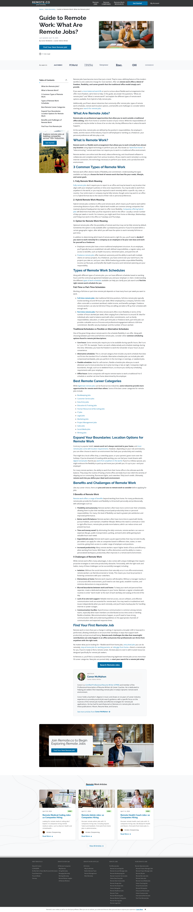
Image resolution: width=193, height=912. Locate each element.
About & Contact (36, 866)
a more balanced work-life (92, 91)
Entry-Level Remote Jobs (142, 891)
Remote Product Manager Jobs (144, 868)
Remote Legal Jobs (115, 903)
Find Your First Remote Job (51, 126)
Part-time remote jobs (86, 312)
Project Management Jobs (87, 422)
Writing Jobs (81, 433)
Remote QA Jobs (140, 873)
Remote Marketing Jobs (116, 895)
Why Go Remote (88, 868)
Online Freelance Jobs (142, 893)
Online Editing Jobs (115, 888)
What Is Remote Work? (50, 90)
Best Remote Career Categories (53, 107)
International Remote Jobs (143, 895)
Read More (48, 836)
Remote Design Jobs (115, 883)
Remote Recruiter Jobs (142, 876)
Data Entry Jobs (83, 402)
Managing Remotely (64, 873)
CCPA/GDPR (35, 868)
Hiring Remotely (63, 871)
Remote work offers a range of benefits (88, 498)
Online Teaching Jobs (142, 883)
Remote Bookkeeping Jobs (117, 873)
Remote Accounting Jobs (117, 868)
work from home (136, 147)
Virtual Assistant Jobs (142, 886)
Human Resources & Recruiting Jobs (91, 409)
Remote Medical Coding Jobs (118, 898)
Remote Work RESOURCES (119, 3)
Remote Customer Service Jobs (118, 876)
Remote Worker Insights (65, 878)
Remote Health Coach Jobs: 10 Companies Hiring (135, 816)
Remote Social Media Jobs (143, 881)
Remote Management (90, 873)
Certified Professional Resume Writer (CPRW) (102, 685)
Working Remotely (64, 876)
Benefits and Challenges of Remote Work (51, 121)
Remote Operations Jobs (142, 866)
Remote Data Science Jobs (117, 881)
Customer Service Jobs (85, 399)
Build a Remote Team (90, 871)
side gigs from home (120, 647)
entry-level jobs (129, 645)
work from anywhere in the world (109, 461)
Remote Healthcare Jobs (117, 891)
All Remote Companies (64, 866)
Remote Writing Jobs (141, 888)
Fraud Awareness (37, 873)
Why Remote (62, 868)
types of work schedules (92, 280)
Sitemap (34, 878)
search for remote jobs (92, 108)
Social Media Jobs (83, 429)
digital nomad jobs (80, 461)
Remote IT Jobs (114, 893)
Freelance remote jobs (85, 255)
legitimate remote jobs (86, 386)
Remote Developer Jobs (116, 886)
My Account (154, 3)
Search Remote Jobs (110, 665)
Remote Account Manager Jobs (118, 871)
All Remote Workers (64, 881)
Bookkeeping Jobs (84, 395)
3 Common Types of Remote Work (52, 95)
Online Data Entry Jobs (116, 878)
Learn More (139, 909)
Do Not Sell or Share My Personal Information (45, 871)
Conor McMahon (46, 41)
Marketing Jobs (83, 419)
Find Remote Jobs (114, 866)
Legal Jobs (81, 416)
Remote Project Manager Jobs (144, 871)
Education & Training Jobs (87, 405)
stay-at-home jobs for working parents (95, 647)
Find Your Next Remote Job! (55, 47)
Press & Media (36, 876)
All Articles (87, 866)
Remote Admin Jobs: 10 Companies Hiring (93, 816)
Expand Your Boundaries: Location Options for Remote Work (52, 113)
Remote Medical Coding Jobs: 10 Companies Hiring (57, 816)
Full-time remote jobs (85, 298)
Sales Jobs (81, 426)
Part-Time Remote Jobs (142, 898)
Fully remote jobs (79, 185)
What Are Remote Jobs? (50, 86)
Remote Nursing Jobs (116, 900)
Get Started (137, 3)
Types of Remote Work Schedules (50, 102)
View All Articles (95, 846)
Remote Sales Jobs (141, 878)
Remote (96, 3)
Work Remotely (88, 876)
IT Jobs (79, 412)
